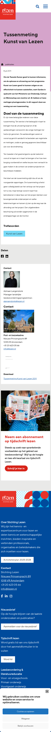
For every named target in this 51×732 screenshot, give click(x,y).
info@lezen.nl (9, 589)
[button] (47, 691)
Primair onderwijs (11, 682)
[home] (8, 10)
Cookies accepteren (25, 711)
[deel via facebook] (2, 256)
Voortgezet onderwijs (13, 686)
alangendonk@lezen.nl (14, 301)
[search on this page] (37, 7)
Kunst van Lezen (14, 233)
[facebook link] (2, 596)
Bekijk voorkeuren (25, 726)
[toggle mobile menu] (45, 7)
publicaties (9, 64)
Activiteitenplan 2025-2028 (17, 559)
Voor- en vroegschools (14, 678)
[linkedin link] (6, 596)
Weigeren (25, 718)
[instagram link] (11, 596)
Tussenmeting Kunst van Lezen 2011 (20, 378)
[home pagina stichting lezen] (2, 64)
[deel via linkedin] (6, 256)
